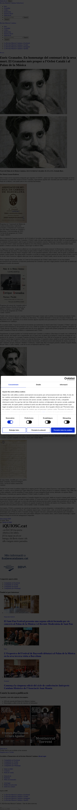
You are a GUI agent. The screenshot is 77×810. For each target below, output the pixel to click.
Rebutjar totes (14, 430)
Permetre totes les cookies (63, 430)
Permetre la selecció (38, 430)
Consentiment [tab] (13, 384)
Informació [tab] (63, 384)
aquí (43, 412)
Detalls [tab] (38, 384)
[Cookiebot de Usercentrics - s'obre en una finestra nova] (66, 378)
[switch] (29, 422)
